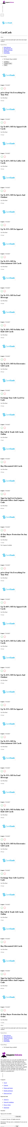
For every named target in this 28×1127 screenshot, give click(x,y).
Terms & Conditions (9, 1102)
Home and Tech (8, 11)
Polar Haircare (7, 47)
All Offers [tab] (6, 61)
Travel (5, 6)
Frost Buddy (7, 53)
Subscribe (18, 1116)
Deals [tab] (5, 65)
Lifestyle (6, 7)
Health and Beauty (8, 10)
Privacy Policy (7, 1105)
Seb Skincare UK (8, 48)
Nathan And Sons (8, 50)
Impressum (6, 1107)
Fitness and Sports (8, 9)
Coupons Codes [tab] (8, 63)
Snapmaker (6, 51)
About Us (6, 1099)
